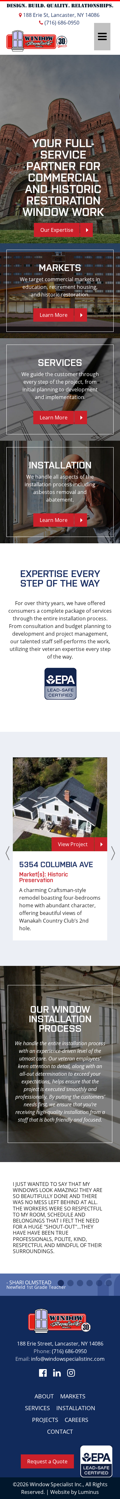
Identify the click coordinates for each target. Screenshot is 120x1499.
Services (37, 1408)
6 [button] (109, 1283)
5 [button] (99, 1283)
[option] (60, 149)
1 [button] (61, 1283)
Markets (72, 1396)
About (44, 1396)
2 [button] (70, 1283)
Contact (60, 1431)
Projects (45, 1420)
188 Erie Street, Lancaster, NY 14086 (60, 1343)
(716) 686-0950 (61, 22)
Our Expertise (56, 229)
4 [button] (89, 1283)
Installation (75, 1408)
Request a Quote (47, 1461)
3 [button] (80, 1283)
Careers (76, 1420)
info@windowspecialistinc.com (68, 1358)
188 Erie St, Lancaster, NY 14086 (61, 14)
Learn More (54, 314)
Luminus (88, 1491)
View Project (73, 844)
